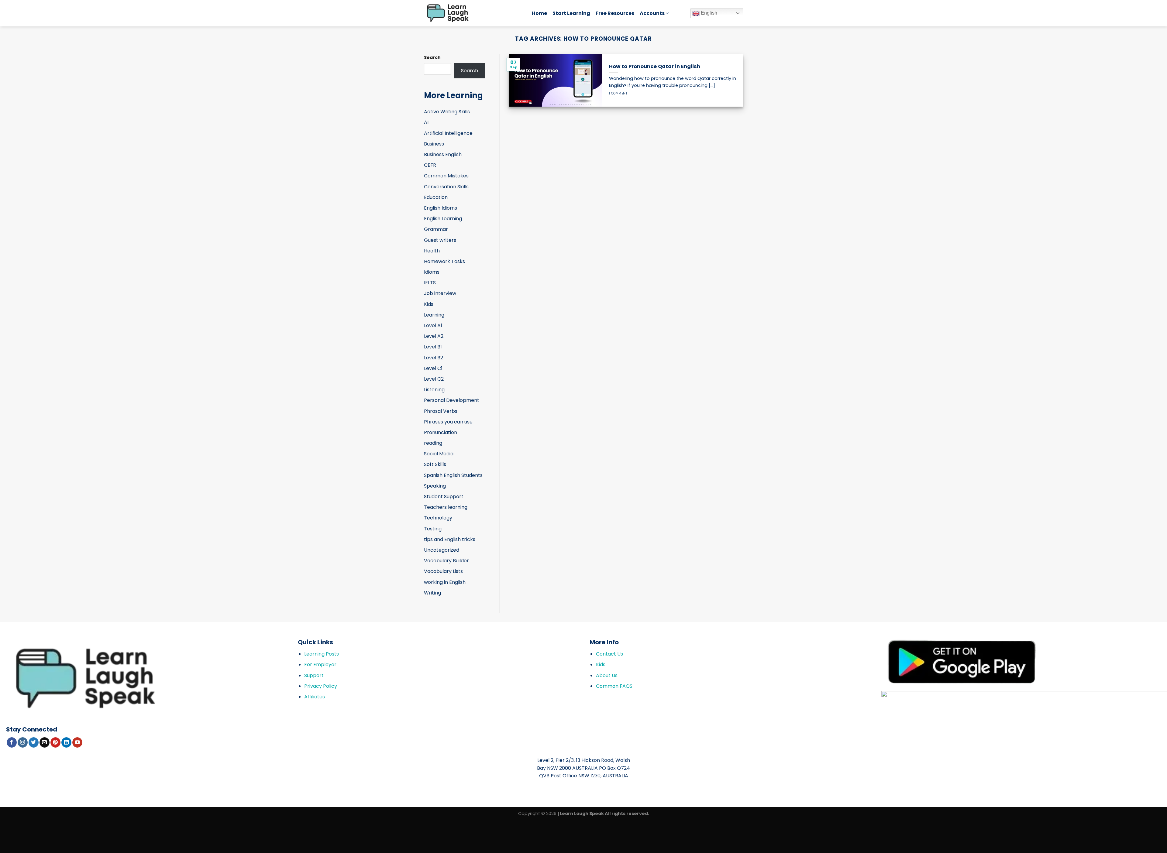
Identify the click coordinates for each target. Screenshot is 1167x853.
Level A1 (433, 325)
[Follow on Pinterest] (55, 742)
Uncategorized (441, 549)
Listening (434, 389)
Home (539, 13)
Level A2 (433, 336)
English (708, 12)
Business (434, 143)
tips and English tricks (449, 539)
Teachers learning (445, 507)
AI (426, 122)
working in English (445, 582)
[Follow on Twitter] (34, 742)
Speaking (435, 485)
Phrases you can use (448, 421)
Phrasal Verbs (440, 411)
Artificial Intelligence (448, 133)
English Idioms (440, 207)
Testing (433, 528)
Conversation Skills (446, 186)
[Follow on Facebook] (12, 742)
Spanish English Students (453, 475)
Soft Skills (435, 464)
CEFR (430, 165)
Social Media (438, 453)
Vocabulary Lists (443, 571)
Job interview (440, 293)
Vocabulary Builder (446, 560)
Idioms (431, 272)
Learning (434, 314)
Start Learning (571, 13)
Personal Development (451, 400)
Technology (438, 517)
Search (432, 57)
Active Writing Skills (447, 111)
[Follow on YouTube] (77, 742)
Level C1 (433, 368)
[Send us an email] (45, 742)
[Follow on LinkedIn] (66, 742)
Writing (432, 592)
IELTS (430, 282)
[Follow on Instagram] (23, 742)
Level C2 (434, 378)
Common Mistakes (446, 175)
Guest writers (440, 240)
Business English (443, 154)
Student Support (443, 496)
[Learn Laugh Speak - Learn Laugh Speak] (473, 13)
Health (432, 250)
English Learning (443, 218)
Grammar (436, 229)
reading (433, 443)
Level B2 (433, 357)
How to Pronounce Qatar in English (654, 66)
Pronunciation (440, 432)
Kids (428, 304)
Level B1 (433, 346)
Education (436, 197)
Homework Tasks (444, 261)
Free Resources (615, 13)
